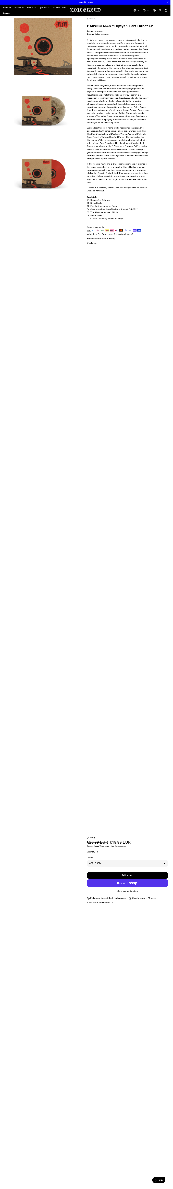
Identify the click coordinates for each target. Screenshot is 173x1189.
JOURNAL (6, 12)
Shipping (103, 846)
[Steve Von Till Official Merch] (95, 19)
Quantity (91, 851)
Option (90, 857)
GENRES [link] (43, 8)
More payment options (127, 891)
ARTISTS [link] (18, 8)
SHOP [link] (5, 8)
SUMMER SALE (59, 7)
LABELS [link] (30, 8)
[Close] (167, 2)
